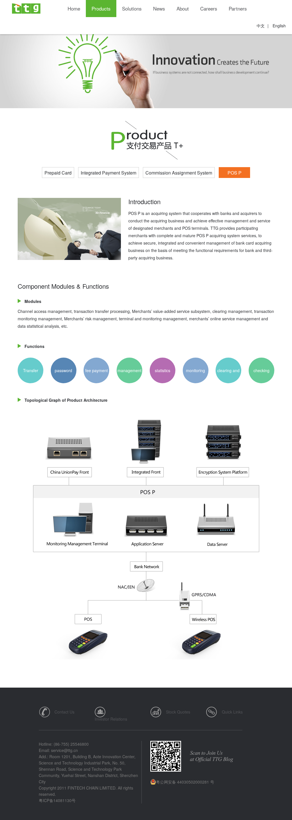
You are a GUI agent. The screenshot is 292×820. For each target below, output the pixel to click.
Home (74, 8)
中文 (261, 25)
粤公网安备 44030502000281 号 (185, 782)
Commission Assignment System (178, 172)
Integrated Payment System (108, 172)
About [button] (183, 8)
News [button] (159, 8)
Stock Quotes (178, 712)
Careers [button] (208, 8)
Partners (238, 8)
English (279, 25)
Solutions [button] (132, 8)
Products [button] (101, 8)
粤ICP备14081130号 (57, 800)
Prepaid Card (58, 172)
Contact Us (64, 712)
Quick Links (232, 712)
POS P (235, 172)
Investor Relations (111, 719)
